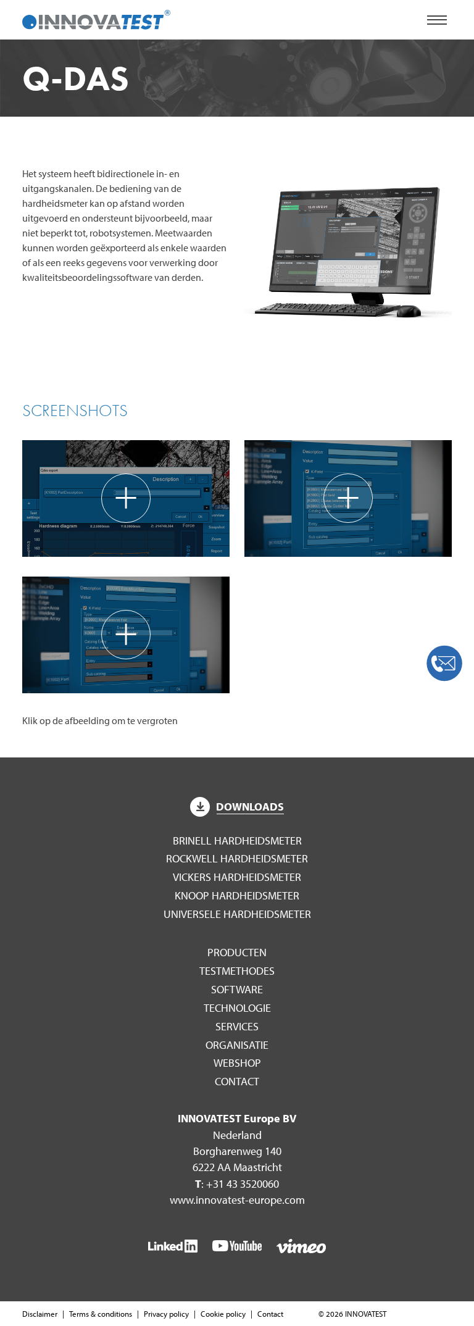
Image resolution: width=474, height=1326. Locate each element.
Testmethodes (237, 971)
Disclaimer (39, 1314)
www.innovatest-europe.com (237, 1200)
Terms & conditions (100, 1314)
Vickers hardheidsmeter (237, 877)
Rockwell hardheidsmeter (237, 858)
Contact (237, 1081)
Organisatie (237, 1045)
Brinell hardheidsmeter (237, 840)
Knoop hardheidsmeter (237, 895)
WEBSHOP (237, 1063)
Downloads (250, 806)
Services (237, 1026)
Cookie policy (223, 1314)
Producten (237, 952)
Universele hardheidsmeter (237, 914)
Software (237, 989)
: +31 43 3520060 (237, 1184)
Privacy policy (166, 1314)
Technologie (237, 1008)
